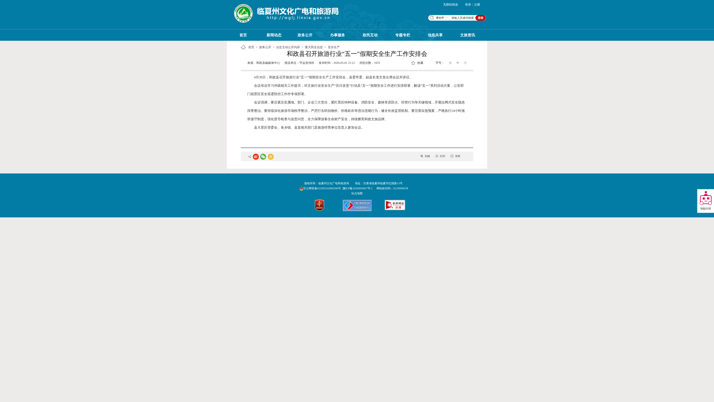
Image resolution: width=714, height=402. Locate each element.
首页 (243, 35)
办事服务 (337, 35)
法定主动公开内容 (288, 47)
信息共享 (435, 35)
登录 (468, 4)
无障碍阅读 (450, 4)
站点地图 (357, 193)
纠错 (427, 156)
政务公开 (305, 35)
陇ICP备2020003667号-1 (358, 188)
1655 (377, 62)
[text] (462, 18)
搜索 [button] (480, 17)
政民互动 (370, 35)
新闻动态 (274, 35)
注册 (477, 4)
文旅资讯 (467, 35)
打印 (442, 156)
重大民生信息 (314, 47)
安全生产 (334, 47)
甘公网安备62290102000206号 (322, 188)
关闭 (457, 156)
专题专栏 (402, 35)
